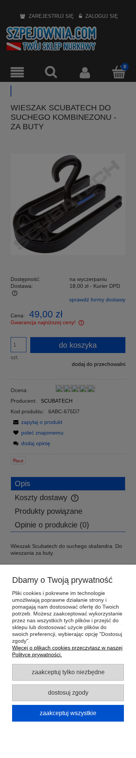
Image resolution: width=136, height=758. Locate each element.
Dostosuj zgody (68, 692)
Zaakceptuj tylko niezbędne (68, 672)
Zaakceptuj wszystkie (68, 712)
